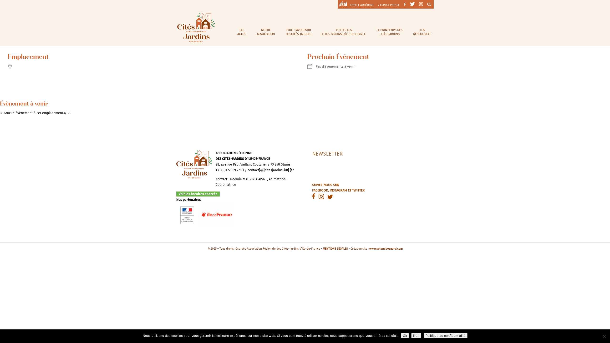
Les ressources (422, 32)
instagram (338, 190)
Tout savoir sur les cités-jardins (298, 32)
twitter (358, 190)
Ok (405, 336)
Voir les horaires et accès (198, 194)
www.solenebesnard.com (386, 248)
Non (416, 336)
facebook (320, 190)
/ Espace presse (389, 5)
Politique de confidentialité (446, 336)
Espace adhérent (362, 5)
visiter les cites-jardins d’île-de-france (344, 32)
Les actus (241, 32)
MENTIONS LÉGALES (335, 248)
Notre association (266, 32)
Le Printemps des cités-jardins (389, 32)
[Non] (604, 336)
